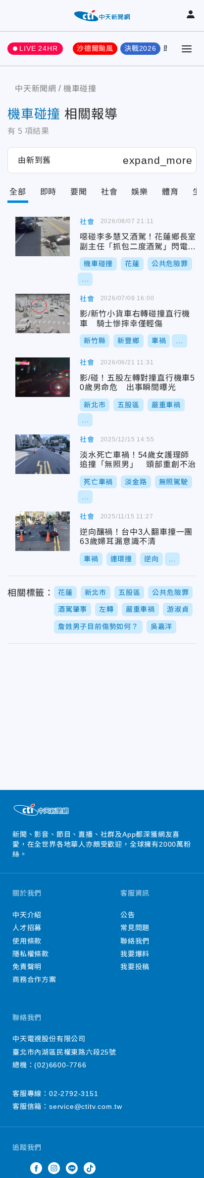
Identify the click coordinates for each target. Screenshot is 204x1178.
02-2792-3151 (74, 1094)
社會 (109, 192)
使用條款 (27, 941)
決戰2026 (140, 48)
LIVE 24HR (38, 48)
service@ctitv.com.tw (85, 1106)
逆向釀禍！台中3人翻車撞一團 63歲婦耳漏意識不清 (42, 531)
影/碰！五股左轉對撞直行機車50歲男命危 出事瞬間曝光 (42, 377)
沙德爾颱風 (95, 48)
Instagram (54, 1168)
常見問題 (135, 928)
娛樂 (139, 192)
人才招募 (27, 928)
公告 (127, 915)
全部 (17, 192)
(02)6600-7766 (60, 1065)
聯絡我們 (135, 941)
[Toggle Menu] (187, 49)
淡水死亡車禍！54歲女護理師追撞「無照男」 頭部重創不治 (42, 454)
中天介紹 (27, 915)
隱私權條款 (30, 954)
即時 (48, 192)
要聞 (78, 192)
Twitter (18, 1168)
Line (72, 1168)
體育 (170, 192)
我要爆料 (135, 954)
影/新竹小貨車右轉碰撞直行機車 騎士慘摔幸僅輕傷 (42, 313)
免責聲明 (27, 967)
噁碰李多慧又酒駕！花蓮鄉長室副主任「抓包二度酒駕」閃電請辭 (42, 236)
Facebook (36, 1168)
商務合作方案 (34, 979)
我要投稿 (135, 967)
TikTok (90, 1168)
